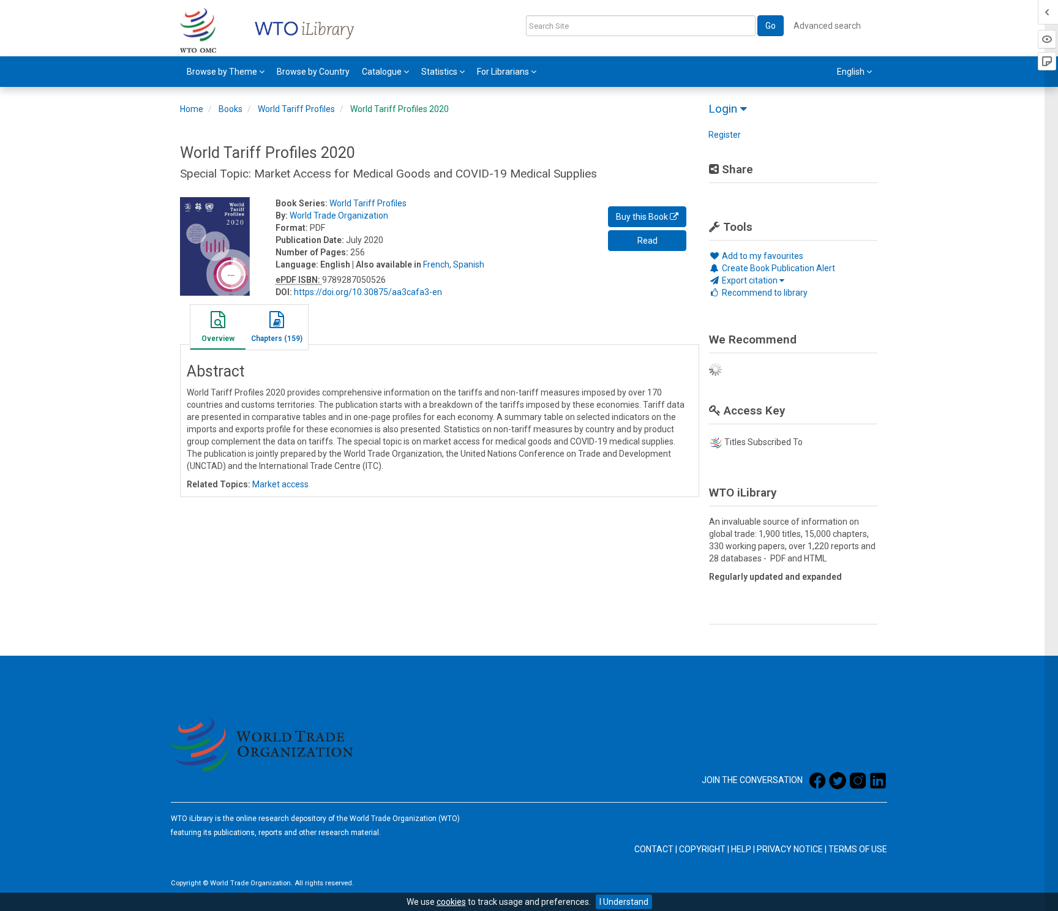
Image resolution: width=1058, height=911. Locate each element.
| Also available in (386, 264)
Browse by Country (313, 72)
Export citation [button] (749, 280)
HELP (741, 849)
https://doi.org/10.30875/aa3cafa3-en (368, 292)
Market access (280, 484)
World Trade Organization (339, 215)
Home (191, 109)
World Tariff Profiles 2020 (399, 109)
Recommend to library (764, 293)
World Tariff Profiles (296, 109)
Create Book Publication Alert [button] (777, 268)
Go (770, 26)
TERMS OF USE (857, 849)
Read (647, 241)
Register (724, 135)
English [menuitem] (851, 72)
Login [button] (724, 109)
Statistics (440, 72)
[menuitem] (226, 71)
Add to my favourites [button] (761, 256)
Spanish (468, 264)
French (436, 264)
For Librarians (504, 72)
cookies (451, 902)
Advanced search (827, 26)
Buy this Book (643, 217)
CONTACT (653, 849)
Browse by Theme (223, 72)
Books (230, 109)
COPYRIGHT (702, 849)
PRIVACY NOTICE (790, 849)
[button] (218, 328)
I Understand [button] (623, 902)
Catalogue (382, 72)
